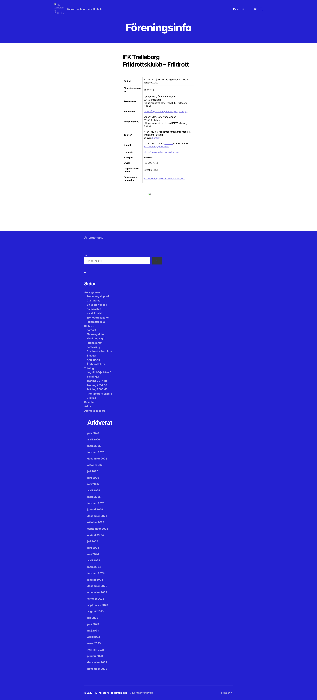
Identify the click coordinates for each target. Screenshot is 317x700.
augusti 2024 (95, 535)
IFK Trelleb (149, 178)
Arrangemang (93, 237)
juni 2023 (93, 624)
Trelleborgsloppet (98, 296)
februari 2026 (96, 452)
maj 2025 (93, 484)
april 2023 (93, 636)
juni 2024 (93, 547)
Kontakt (91, 330)
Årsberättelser (96, 364)
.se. (177, 152)
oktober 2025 (95, 465)
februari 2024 (96, 573)
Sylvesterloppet (97, 304)
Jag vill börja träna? (99, 372)
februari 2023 (96, 649)
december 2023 (97, 585)
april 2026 (93, 439)
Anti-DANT (93, 359)
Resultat (89, 402)
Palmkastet (94, 309)
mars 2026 (94, 445)
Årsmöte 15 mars (95, 410)
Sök (86, 255)
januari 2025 (95, 509)
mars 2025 (94, 496)
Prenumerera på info (99, 393)
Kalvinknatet (94, 313)
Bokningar (93, 376)
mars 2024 (94, 566)
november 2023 (97, 592)
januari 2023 (95, 656)
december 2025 (97, 458)
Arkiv (87, 406)
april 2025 (93, 490)
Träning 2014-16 (97, 385)
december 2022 (97, 662)
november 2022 (97, 668)
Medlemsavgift (96, 338)
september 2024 (97, 528)
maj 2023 (93, 630)
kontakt (156, 138)
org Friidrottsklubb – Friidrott (170, 178)
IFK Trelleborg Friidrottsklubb (110, 692)
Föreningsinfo (95, 334)
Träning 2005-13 (97, 389)
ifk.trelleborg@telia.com (156, 146)
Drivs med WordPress (141, 692)
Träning (89, 368)
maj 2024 (93, 554)
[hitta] (157, 260)
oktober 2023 (95, 598)
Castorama (93, 300)
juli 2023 (92, 617)
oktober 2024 (95, 522)
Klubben (89, 326)
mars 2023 (94, 643)
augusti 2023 (95, 611)
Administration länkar (100, 351)
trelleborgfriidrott (166, 152)
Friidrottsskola (96, 321)
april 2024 (93, 560)
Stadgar (91, 355)
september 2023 (97, 605)
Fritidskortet (94, 342)
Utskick (91, 397)
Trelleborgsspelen (98, 317)
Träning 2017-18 (97, 380)
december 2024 (97, 515)
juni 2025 (93, 477)
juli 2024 (92, 541)
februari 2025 (96, 503)
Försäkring (93, 347)
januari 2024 (95, 579)
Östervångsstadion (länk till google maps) (165, 111)
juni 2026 (93, 433)
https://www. (150, 152)
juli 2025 (92, 471)
